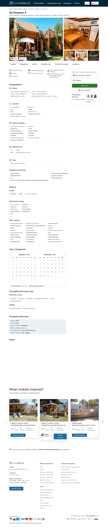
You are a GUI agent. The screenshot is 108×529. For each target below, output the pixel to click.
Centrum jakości (44, 503)
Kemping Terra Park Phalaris (69, 480)
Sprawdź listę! (65, 449)
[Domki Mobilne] (19, 3)
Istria (41, 467)
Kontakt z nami (16, 488)
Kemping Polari (65, 469)
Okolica (34, 64)
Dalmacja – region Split (46, 477)
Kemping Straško (65, 477)
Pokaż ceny (84, 85)
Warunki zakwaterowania (47, 490)
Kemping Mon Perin (66, 474)
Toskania (30, 9)
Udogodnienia (24, 64)
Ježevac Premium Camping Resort (70, 482)
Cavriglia (36, 9)
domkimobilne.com (19, 523)
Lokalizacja (75, 64)
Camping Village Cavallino (68, 472)
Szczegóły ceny (46, 64)
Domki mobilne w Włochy (20, 9)
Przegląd (13, 64)
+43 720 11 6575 (79, 99)
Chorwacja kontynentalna (47, 482)
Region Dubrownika (45, 480)
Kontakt (76, 3)
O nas (41, 500)
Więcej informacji (18, 435)
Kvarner (42, 469)
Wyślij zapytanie (85, 90)
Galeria (15, 58)
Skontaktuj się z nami (54, 3)
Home (10, 9)
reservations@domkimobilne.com (18, 469)
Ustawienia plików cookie (47, 497)
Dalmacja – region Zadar (46, 472)
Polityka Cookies (44, 495)
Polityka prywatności (45, 492)
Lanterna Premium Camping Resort (70, 467)
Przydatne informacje (61, 64)
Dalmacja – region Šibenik (47, 474)
